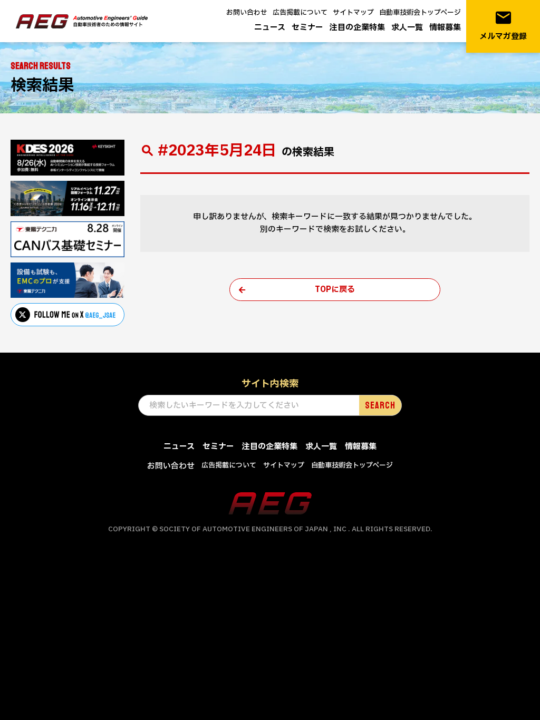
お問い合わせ (246, 12)
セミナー (307, 28)
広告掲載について (300, 12)
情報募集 (445, 28)
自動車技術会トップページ (420, 12)
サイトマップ (353, 12)
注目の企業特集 (357, 28)
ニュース (269, 28)
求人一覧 (407, 28)
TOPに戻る (335, 290)
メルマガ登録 (503, 25)
